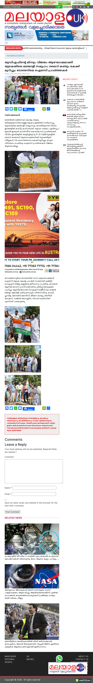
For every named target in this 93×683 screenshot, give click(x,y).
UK (28, 656)
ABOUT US (83, 656)
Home (9, 55)
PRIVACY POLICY (80, 671)
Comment (9, 457)
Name (8, 488)
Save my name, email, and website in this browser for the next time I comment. (31, 504)
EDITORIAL (10, 659)
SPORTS (8, 662)
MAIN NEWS (10, 656)
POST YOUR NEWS (79, 662)
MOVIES (30, 659)
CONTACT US (82, 659)
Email (8, 494)
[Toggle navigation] (6, 43)
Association (18, 55)
